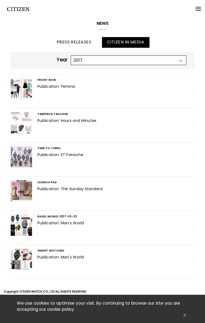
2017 (77, 60)
